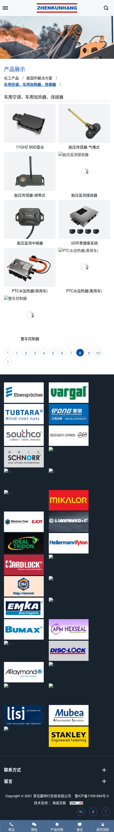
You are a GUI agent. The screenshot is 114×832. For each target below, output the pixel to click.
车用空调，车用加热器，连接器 (30, 84)
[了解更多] (30, 123)
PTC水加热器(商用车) (30, 290)
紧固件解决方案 (39, 78)
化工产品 (11, 78)
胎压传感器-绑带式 (29, 195)
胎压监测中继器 (30, 243)
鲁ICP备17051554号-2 (92, 795)
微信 (34, 829)
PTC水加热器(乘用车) (84, 290)
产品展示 (14, 69)
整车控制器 (30, 338)
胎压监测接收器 (84, 195)
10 (98, 353)
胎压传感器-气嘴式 (84, 147)
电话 (11, 829)
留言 (80, 829)
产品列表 (57, 829)
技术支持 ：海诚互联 (50, 802)
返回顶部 (102, 829)
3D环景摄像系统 (84, 243)
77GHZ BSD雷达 (30, 147)
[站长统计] (76, 802)
